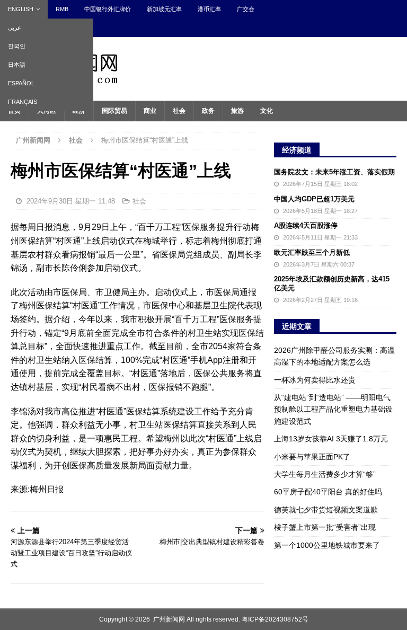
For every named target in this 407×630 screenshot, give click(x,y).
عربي (14, 27)
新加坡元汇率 (164, 9)
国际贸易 (114, 110)
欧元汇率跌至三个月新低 (312, 252)
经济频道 (297, 150)
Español (21, 83)
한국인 (16, 46)
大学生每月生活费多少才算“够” (325, 474)
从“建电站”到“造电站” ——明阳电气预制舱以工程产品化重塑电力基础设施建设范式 (333, 409)
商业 (150, 110)
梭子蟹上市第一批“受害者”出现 (325, 527)
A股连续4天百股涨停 (306, 225)
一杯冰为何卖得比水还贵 (315, 380)
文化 (266, 110)
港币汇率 (209, 9)
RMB (62, 9)
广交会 (245, 9)
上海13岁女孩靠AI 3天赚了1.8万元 (331, 438)
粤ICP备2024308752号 (275, 619)
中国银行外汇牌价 (107, 9)
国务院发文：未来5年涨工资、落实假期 (334, 172)
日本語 (16, 64)
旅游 (237, 110)
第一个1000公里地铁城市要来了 (327, 545)
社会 (179, 110)
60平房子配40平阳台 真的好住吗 (328, 491)
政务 (208, 110)
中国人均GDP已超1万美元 (314, 199)
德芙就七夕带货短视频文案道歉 (326, 509)
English (20, 9)
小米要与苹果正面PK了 (312, 456)
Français (22, 102)
